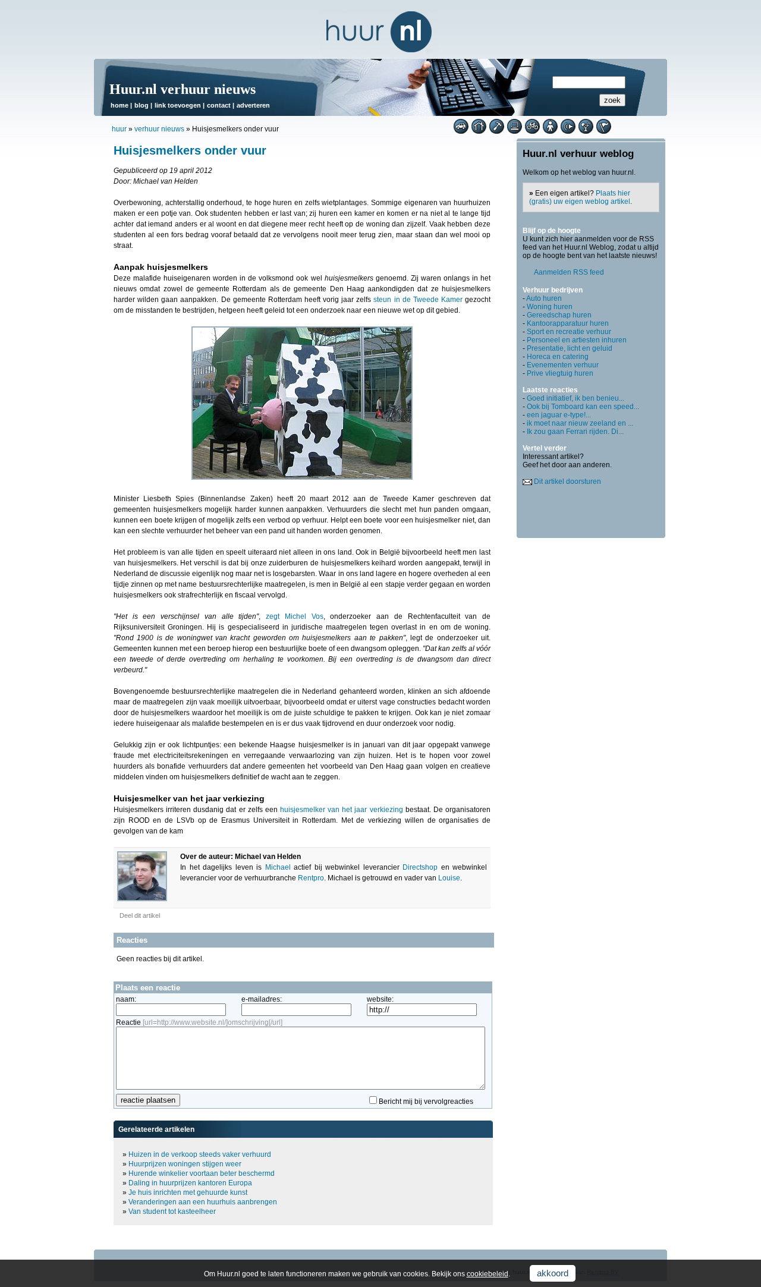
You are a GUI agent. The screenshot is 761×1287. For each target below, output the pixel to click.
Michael (278, 867)
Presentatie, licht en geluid (569, 348)
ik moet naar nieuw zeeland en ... (580, 423)
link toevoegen (178, 105)
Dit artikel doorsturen (567, 481)
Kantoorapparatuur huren (568, 323)
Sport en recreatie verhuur (569, 332)
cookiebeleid (487, 1274)
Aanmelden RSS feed (569, 272)
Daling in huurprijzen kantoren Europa (190, 1183)
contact (219, 105)
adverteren (253, 105)
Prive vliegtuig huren (560, 373)
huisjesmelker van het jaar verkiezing (341, 809)
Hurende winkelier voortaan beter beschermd (201, 1173)
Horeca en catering (558, 357)
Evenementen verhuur (563, 365)
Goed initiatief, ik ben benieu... (575, 398)
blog (141, 105)
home (119, 105)
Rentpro (311, 878)
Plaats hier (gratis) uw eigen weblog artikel (579, 197)
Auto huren (544, 298)
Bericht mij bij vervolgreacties (426, 1101)
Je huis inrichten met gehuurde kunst (187, 1192)
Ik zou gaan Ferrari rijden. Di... (575, 431)
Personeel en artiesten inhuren (577, 340)
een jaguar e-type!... (559, 415)
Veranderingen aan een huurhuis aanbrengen (202, 1202)
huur (119, 129)
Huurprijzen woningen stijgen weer (184, 1164)
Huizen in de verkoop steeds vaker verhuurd (199, 1154)
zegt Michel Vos (294, 616)
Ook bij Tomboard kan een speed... (583, 406)
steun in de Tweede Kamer (418, 299)
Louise (449, 878)
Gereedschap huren (559, 315)
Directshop (420, 867)
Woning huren (550, 307)
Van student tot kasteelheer (172, 1211)
